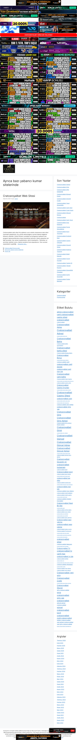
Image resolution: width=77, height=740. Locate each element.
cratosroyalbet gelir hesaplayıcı (63, 402)
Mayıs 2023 (60, 705)
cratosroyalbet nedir (61, 508)
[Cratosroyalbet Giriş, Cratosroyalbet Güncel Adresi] (9, 168)
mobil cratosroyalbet (64, 618)
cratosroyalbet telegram (64, 544)
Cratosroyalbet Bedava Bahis (64, 353)
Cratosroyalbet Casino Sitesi (64, 394)
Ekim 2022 (60, 723)
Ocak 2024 (60, 684)
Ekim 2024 (60, 661)
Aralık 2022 (60, 717)
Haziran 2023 (61, 702)
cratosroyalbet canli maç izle (64, 370)
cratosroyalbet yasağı (61, 566)
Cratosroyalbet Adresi (63, 184)
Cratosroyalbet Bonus (63, 356)
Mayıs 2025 (60, 648)
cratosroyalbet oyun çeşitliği (62, 515)
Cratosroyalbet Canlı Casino (64, 379)
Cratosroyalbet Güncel (64, 437)
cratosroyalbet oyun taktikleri (62, 513)
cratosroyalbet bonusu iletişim (63, 360)
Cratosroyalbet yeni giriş (65, 574)
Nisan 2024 (60, 676)
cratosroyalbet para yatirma (64, 517)
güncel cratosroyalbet (63, 608)
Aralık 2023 (60, 687)
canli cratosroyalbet (65, 314)
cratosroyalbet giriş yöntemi (62, 433)
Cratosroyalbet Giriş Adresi (64, 419)
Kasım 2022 (60, 720)
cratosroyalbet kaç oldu (63, 479)
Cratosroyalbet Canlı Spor (64, 208)
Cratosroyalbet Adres (63, 325)
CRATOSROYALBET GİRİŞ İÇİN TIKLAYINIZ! (38, 35)
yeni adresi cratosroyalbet (65, 622)
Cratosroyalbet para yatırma (64, 521)
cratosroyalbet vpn (60, 560)
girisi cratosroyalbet (63, 593)
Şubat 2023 (60, 712)
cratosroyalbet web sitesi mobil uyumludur (65, 562)
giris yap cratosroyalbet (63, 599)
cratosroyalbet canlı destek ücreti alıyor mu (65, 381)
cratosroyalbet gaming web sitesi (63, 400)
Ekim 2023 (60, 692)
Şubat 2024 (60, 681)
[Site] (19, 59)
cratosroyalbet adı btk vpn (62, 336)
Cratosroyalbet (61, 217)
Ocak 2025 (60, 653)
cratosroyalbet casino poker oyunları (64, 390)
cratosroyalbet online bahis (64, 510)
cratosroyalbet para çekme (64, 525)
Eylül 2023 (60, 694)
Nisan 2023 (60, 707)
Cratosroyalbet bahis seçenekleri (62, 344)
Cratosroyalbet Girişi (64, 429)
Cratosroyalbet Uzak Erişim (65, 210)
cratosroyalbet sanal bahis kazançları (64, 535)
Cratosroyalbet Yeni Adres (64, 568)
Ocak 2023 (60, 715)
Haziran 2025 (61, 645)
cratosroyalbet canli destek (64, 365)
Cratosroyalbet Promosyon (64, 531)
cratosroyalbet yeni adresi (64, 570)
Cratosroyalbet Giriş (63, 187)
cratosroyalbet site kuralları (62, 537)
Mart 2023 (60, 710)
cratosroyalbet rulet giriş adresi (63, 533)
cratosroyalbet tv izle (65, 556)
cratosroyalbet (61, 322)
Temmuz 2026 (61, 640)
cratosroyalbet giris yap (64, 408)
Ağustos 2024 (61, 666)
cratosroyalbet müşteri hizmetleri (64, 500)
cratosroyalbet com (64, 399)
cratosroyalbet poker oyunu (64, 529)
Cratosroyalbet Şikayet (63, 586)
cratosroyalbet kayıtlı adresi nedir (63, 476)
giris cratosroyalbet (63, 590)
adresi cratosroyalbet (65, 312)
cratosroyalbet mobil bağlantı (64, 493)
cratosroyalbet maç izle (64, 488)
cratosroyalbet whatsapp (65, 564)
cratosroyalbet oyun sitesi (64, 512)
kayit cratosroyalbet (63, 614)
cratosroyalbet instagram (63, 466)
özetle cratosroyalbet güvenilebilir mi (64, 626)
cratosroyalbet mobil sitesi (62, 497)
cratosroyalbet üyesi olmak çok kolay (64, 583)
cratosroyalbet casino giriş (64, 383)
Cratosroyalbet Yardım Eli (64, 263)
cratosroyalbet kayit (62, 469)
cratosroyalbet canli (63, 362)
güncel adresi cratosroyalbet (61, 604)
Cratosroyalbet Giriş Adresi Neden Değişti (64, 423)
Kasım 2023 (60, 689)
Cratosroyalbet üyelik (63, 579)
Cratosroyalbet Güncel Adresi (63, 449)
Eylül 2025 (60, 643)
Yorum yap (7, 251)
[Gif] (38, 80)
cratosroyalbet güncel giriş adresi (64, 456)
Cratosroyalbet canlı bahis (63, 375)
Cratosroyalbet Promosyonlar (12, 248)
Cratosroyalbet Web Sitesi (19, 195)
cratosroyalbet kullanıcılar (64, 482)
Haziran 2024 (61, 671)
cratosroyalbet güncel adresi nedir (63, 453)
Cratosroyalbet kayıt (65, 472)
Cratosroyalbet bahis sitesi (63, 349)
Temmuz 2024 (61, 669)
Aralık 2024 (60, 656)
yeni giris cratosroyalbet (64, 624)
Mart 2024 (60, 679)
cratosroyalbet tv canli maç (64, 552)
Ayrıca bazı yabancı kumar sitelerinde (14, 249)
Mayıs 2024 (60, 674)
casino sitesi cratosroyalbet (63, 318)
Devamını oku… (22, 244)
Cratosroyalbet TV (63, 548)
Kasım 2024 (60, 658)
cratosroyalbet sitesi (63, 540)
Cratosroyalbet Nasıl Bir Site (65, 504)
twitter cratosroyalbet (63, 620)
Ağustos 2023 (61, 697)
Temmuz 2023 (61, 699)
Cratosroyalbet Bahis (64, 340)
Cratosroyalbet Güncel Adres (64, 444)
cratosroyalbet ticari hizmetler (62, 546)
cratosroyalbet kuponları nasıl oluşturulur (65, 484)
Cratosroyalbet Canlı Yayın (65, 220)
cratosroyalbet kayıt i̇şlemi (64, 474)
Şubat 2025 (60, 651)
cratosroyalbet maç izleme (65, 491)
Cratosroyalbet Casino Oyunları (63, 386)
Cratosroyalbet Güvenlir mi (63, 460)
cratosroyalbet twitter (62, 558)
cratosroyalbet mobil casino (64, 495)
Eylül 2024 (60, 663)
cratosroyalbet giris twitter (65, 404)
